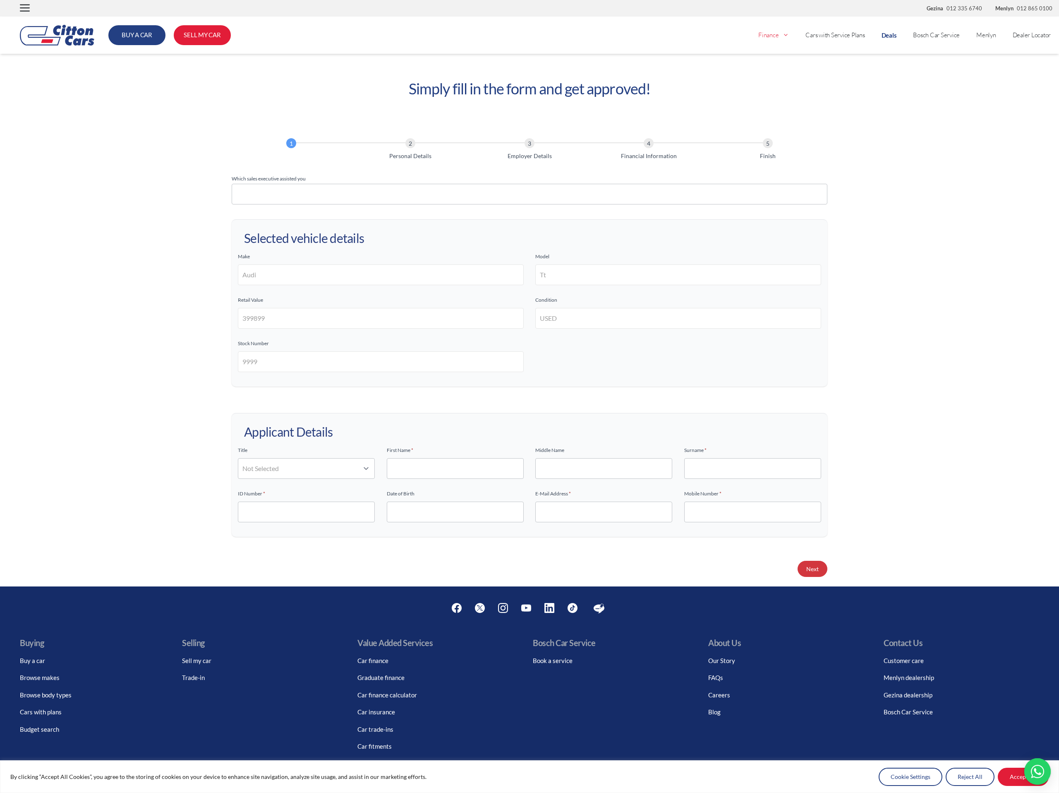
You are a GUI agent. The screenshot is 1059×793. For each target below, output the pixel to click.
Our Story (721, 660)
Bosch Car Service (936, 35)
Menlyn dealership (909, 677)
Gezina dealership (908, 695)
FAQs (715, 677)
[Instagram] (503, 608)
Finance (768, 35)
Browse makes (40, 677)
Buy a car (32, 660)
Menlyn (986, 35)
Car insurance (376, 712)
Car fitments (374, 746)
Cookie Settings (910, 776)
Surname (695, 450)
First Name (400, 450)
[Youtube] (526, 608)
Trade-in (193, 677)
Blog (714, 712)
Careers (719, 695)
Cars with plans (41, 712)
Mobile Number (702, 493)
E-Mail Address (553, 493)
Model (542, 256)
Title (242, 450)
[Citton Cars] (57, 35)
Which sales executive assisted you (269, 178)
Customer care (904, 660)
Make (244, 256)
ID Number (251, 493)
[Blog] (599, 608)
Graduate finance (381, 677)
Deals (889, 35)
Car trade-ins (375, 729)
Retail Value (250, 300)
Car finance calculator (387, 695)
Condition (546, 300)
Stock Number (253, 343)
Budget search (39, 729)
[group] (529, 150)
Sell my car (196, 660)
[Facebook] (457, 608)
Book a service (553, 660)
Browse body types (46, 695)
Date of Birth (400, 493)
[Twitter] (480, 608)
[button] (25, 8)
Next (812, 568)
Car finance (372, 660)
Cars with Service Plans (835, 35)
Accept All (1023, 776)
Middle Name (549, 450)
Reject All (970, 776)
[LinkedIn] (549, 608)
